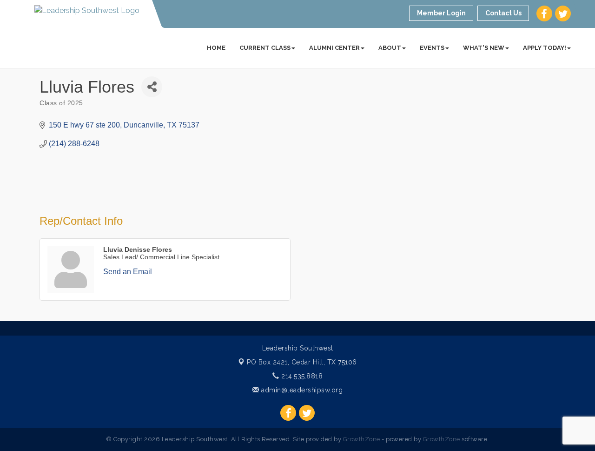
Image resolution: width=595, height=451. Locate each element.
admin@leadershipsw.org (301, 390)
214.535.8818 (301, 376)
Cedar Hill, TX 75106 (302, 362)
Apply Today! (544, 47)
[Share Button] (151, 86)
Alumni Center (334, 47)
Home (216, 47)
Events (432, 47)
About (389, 47)
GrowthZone (361, 439)
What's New (483, 47)
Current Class (265, 47)
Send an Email (127, 272)
